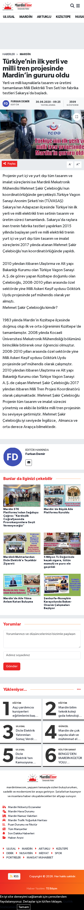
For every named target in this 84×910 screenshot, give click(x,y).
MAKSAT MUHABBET (40, 857)
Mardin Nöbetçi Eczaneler (24, 807)
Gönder (12, 666)
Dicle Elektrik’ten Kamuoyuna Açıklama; (24, 758)
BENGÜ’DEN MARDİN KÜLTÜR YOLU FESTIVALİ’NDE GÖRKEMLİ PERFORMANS (70, 758)
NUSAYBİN (26, 853)
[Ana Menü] (78, 6)
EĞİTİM (17, 703)
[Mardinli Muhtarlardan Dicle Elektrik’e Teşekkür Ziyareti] (21, 543)
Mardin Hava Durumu (21, 811)
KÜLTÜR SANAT (67, 749)
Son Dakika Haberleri (21, 833)
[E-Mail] (28, 462)
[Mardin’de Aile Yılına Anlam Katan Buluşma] (21, 584)
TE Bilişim (51, 888)
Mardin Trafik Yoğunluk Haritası (27, 820)
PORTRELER (13, 857)
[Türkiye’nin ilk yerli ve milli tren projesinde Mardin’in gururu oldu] (42, 134)
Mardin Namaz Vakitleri (22, 816)
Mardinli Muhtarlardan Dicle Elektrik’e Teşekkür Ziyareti (20, 560)
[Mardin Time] (17, 6)
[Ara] (72, 6)
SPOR (58, 853)
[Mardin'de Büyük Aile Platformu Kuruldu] (62, 495)
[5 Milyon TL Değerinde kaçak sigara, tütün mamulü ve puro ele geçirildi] (62, 543)
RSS (16, 876)
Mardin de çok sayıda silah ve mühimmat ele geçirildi (69, 735)
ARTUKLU (44, 17)
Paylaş (12, 163)
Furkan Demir (35, 453)
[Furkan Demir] (12, 456)
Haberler (9, 54)
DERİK (9, 853)
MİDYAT (44, 853)
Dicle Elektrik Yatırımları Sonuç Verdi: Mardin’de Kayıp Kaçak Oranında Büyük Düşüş (27, 735)
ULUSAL (9, 17)
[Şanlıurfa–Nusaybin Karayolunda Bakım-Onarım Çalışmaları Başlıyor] (62, 584)
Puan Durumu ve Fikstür (22, 824)
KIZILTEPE (63, 17)
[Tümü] (79, 689)
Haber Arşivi (15, 837)
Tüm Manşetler (17, 829)
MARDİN (25, 17)
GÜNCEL (63, 726)
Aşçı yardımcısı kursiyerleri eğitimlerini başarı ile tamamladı (26, 712)
